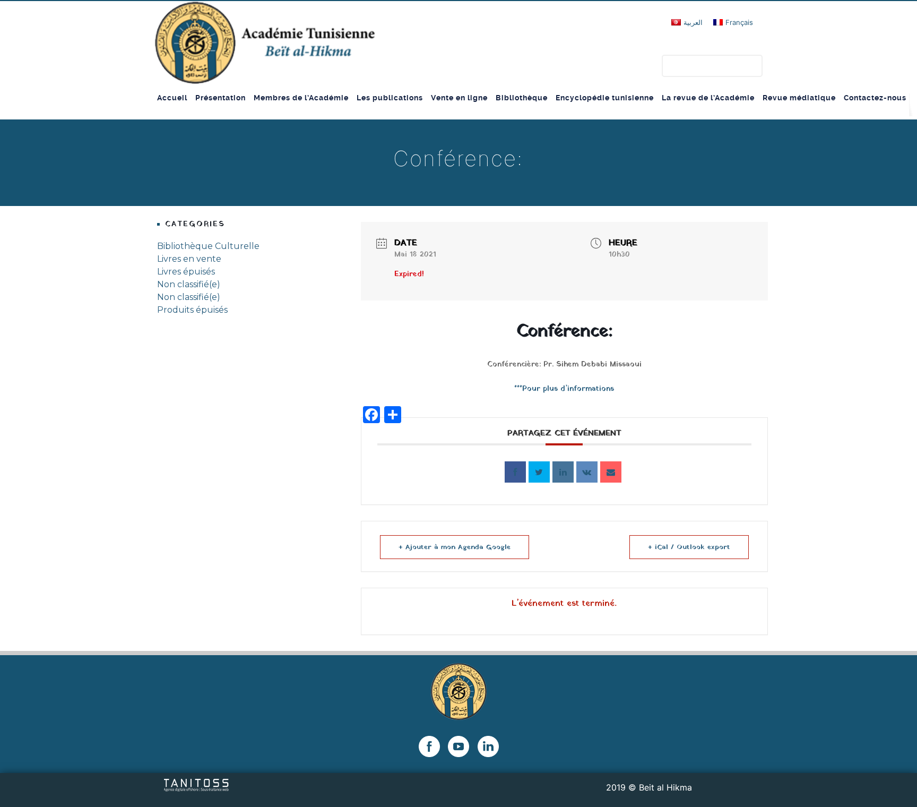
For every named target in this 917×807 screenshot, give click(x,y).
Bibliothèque (522, 97)
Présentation (220, 97)
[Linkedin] (563, 472)
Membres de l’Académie (301, 97)
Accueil (172, 97)
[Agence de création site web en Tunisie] (196, 784)
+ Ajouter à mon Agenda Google (455, 547)
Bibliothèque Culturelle (208, 246)
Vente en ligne (459, 97)
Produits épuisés (192, 310)
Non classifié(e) (188, 284)
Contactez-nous (875, 97)
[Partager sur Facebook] (515, 472)
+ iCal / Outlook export (689, 547)
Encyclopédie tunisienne (605, 97)
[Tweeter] (539, 472)
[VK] (587, 472)
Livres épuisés (186, 272)
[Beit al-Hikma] (264, 42)
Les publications (390, 97)
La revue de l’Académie (708, 97)
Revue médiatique (799, 97)
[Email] (610, 472)
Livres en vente (189, 259)
